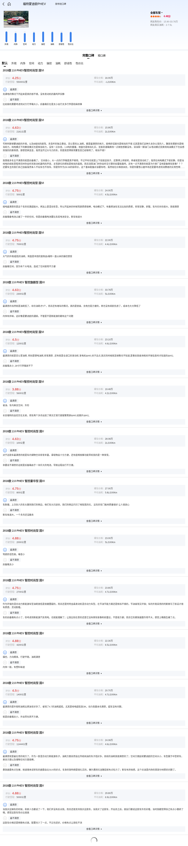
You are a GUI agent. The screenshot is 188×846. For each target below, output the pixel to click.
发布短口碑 (60, 4)
